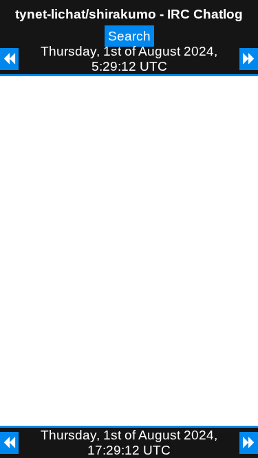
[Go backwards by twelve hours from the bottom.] (9, 443)
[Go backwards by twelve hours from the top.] (9, 59)
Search (129, 36)
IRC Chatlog (205, 14)
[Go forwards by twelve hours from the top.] (248, 59)
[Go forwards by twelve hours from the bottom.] (248, 443)
